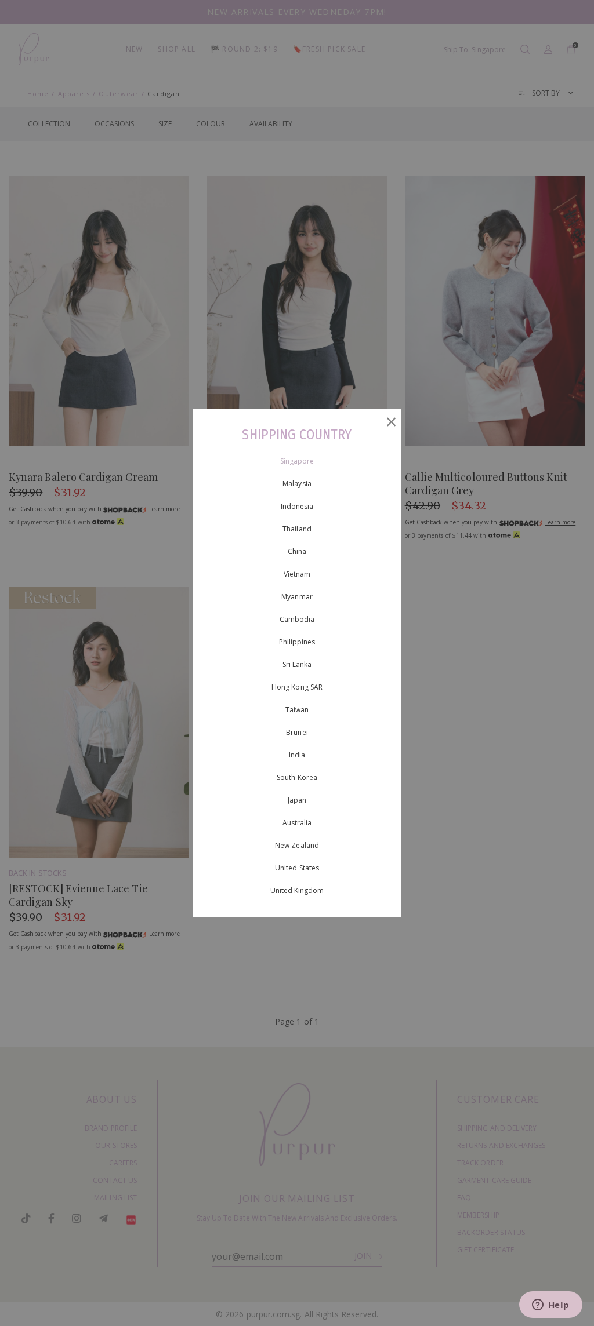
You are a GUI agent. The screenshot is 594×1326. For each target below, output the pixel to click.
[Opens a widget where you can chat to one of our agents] (550, 1305)
